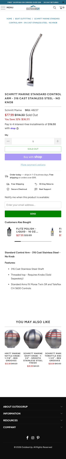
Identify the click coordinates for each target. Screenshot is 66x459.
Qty (6, 135)
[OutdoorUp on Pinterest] (38, 438)
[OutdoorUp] (33, 8)
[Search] (55, 8)
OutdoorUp (27, 447)
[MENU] (1, 8)
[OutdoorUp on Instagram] (33, 438)
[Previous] (6, 350)
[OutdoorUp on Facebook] (27, 438)
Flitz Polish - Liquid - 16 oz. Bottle (26, 230)
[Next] (60, 350)
